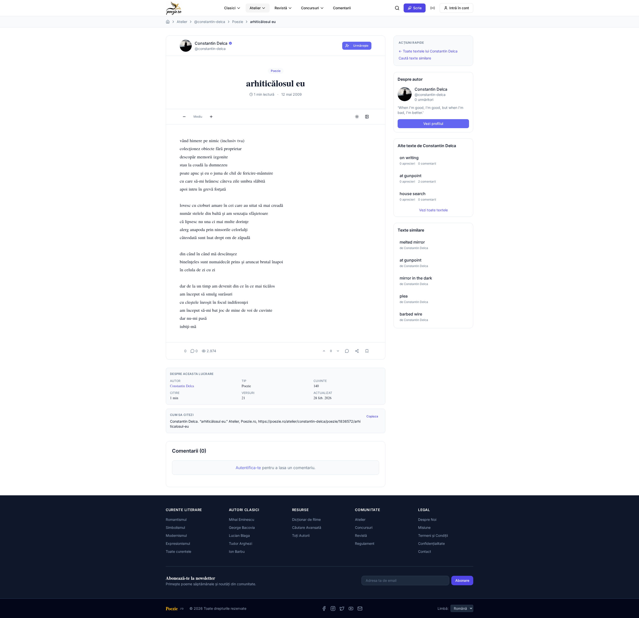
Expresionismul (178, 543)
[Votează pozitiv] (323, 350)
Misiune (424, 527)
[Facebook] (323, 608)
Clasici (230, 8)
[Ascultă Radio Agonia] (433, 7)
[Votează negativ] (337, 350)
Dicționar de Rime (306, 519)
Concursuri (310, 8)
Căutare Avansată (306, 527)
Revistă (281, 8)
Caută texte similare (415, 58)
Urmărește (360, 45)
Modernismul (176, 535)
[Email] (359, 608)
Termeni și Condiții (433, 535)
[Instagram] (332, 608)
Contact (424, 551)
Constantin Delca (182, 385)
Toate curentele (178, 551)
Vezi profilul (433, 123)
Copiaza (372, 416)
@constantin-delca (209, 21)
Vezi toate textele (433, 210)
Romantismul (176, 519)
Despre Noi (427, 519)
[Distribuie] (356, 350)
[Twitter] (341, 608)
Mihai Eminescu (241, 519)
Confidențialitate (431, 543)
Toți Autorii (301, 535)
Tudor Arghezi (240, 543)
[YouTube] (350, 608)
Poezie (237, 21)
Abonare (462, 580)
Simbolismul (175, 527)
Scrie (417, 8)
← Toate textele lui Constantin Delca (428, 51)
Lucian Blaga (239, 535)
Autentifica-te (248, 467)
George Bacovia (242, 527)
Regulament (364, 543)
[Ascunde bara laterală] (366, 116)
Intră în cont (459, 8)
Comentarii (342, 8)
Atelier (255, 8)
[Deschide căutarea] (397, 7)
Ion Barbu (237, 551)
